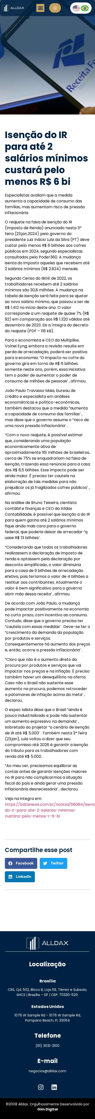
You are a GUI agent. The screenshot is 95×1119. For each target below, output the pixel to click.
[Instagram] (41, 1087)
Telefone (47, 1036)
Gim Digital (47, 1109)
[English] (77, 7)
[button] (40, 8)
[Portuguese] (85, 7)
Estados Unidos (47, 1006)
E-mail (48, 1061)
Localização (47, 964)
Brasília (47, 981)
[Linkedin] (54, 1087)
